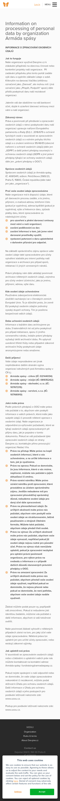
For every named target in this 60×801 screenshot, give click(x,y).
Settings (18, 792)
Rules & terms (30, 736)
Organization (30, 731)
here (16, 781)
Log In (37, 4)
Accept (42, 792)
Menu (48, 4)
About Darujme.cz (30, 740)
